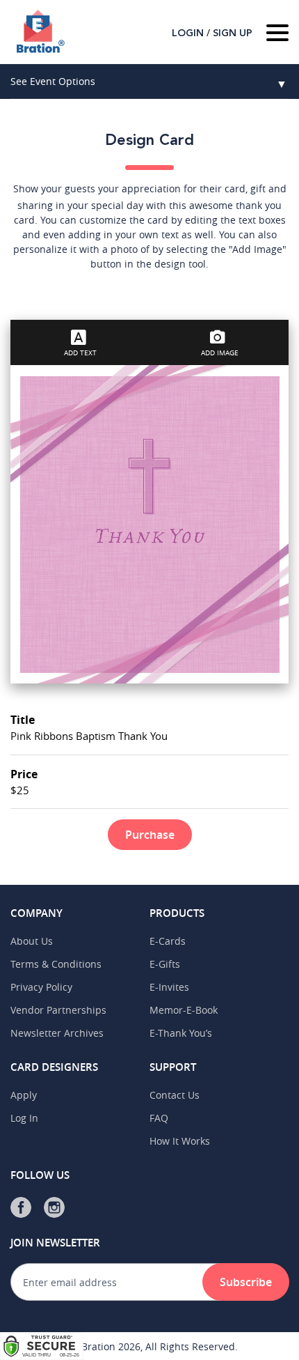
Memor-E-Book (184, 1010)
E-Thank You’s (181, 1033)
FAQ (159, 1118)
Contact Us (175, 1095)
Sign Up (232, 33)
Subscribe (246, 1282)
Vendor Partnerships (58, 1010)
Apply (23, 1095)
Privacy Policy (41, 987)
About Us (31, 941)
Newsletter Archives (57, 1033)
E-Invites (169, 987)
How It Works (180, 1141)
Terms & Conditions (56, 964)
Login (188, 33)
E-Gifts (165, 964)
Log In (24, 1118)
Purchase (150, 834)
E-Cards (168, 941)
